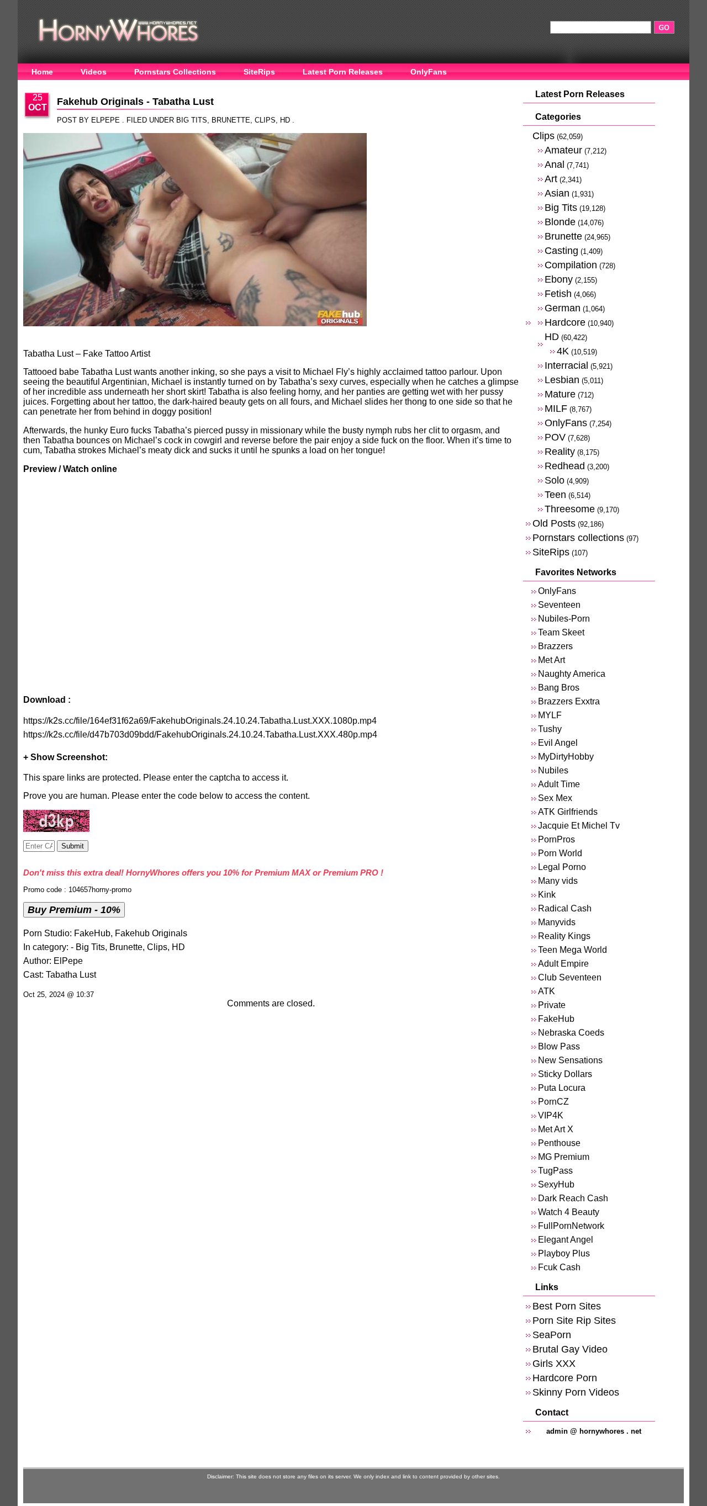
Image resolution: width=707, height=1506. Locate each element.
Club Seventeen (570, 977)
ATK (546, 991)
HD (285, 120)
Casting (561, 250)
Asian (557, 193)
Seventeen (559, 604)
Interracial (566, 365)
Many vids (558, 880)
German (563, 308)
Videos (94, 71)
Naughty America (571, 673)
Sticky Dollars (565, 1074)
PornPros (556, 839)
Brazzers (555, 646)
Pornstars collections (578, 537)
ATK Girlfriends (568, 811)
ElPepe (68, 961)
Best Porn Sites (566, 1306)
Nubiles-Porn (564, 618)
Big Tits (191, 120)
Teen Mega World (572, 949)
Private (552, 1005)
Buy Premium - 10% (74, 909)
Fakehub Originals (151, 933)
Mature (560, 394)
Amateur (563, 150)
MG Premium (563, 1157)
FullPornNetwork (571, 1226)
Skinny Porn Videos (575, 1392)
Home (42, 71)
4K (563, 351)
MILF (556, 408)
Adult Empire (563, 963)
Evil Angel (558, 742)
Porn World (560, 853)
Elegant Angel (565, 1239)
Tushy (550, 729)
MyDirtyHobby (566, 756)
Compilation (571, 265)
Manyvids (557, 922)
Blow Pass (559, 1046)
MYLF (550, 715)
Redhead (565, 465)
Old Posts (554, 523)
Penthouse (559, 1143)
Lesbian (562, 379)
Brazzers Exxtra (569, 701)
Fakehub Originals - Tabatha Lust (135, 101)
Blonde (560, 221)
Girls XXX (554, 1363)
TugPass (555, 1170)
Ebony (559, 279)
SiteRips (259, 71)
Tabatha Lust (71, 974)
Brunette (231, 120)
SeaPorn (551, 1334)
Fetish (558, 293)
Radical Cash (565, 908)
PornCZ (553, 1101)
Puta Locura (561, 1088)
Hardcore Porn (564, 1377)
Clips (265, 120)
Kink (547, 894)
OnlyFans (428, 71)
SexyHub (556, 1184)
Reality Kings (564, 936)
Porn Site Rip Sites (574, 1320)
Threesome (570, 509)
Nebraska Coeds (571, 1032)
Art (551, 178)
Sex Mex (555, 798)
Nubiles (553, 770)
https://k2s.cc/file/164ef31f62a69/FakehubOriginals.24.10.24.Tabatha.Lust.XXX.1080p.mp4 (200, 720)
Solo (554, 480)
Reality (560, 451)
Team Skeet (561, 632)
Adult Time (559, 784)
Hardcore (565, 322)
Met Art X (555, 1129)
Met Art (551, 660)
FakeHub (92, 933)
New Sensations (570, 1060)
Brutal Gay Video (570, 1349)
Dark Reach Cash (573, 1198)
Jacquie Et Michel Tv (579, 825)
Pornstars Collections (175, 71)
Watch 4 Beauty (568, 1212)
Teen (555, 494)
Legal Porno (562, 867)
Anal (554, 164)
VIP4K (550, 1115)
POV (555, 437)
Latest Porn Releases (343, 71)
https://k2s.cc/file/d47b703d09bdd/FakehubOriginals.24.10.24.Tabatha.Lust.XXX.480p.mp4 (200, 734)
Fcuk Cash (559, 1267)
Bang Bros (558, 687)
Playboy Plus (564, 1253)
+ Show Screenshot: (65, 757)
